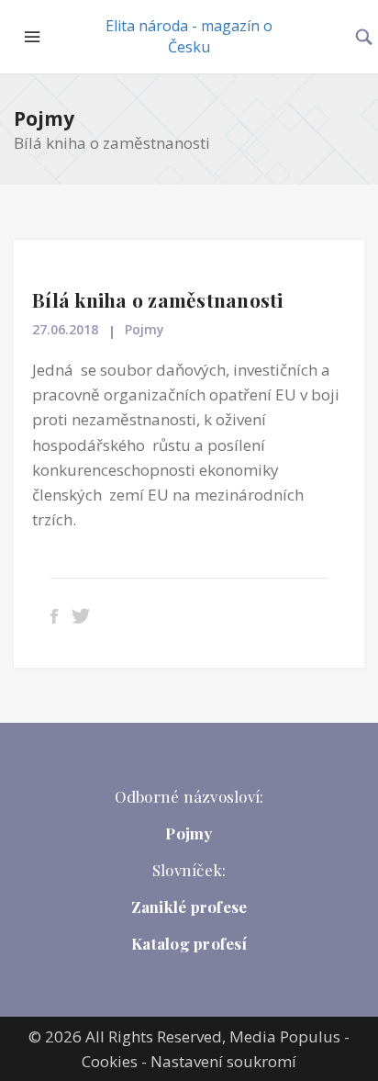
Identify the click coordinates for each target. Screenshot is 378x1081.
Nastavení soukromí (223, 1061)
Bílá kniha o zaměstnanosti (158, 299)
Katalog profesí (189, 943)
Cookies (110, 1061)
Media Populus (284, 1036)
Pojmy (44, 118)
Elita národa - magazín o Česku (189, 36)
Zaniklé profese (189, 906)
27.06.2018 (65, 329)
